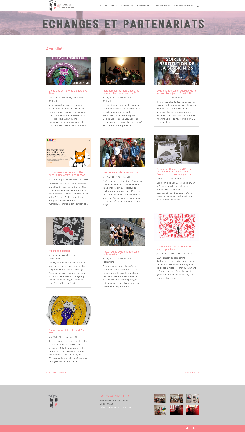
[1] (192, 399)
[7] (176, 410)
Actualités (66, 97)
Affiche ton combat (59, 250)
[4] (160, 410)
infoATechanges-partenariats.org (115, 407)
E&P (112, 6)
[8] (192, 410)
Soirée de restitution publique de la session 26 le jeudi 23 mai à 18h (176, 92)
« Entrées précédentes (56, 372)
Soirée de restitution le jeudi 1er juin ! (67, 331)
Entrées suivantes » (190, 372)
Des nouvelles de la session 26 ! (121, 172)
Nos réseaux (143, 6)
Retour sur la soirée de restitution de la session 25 (121, 253)
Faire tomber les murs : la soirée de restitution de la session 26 (121, 92)
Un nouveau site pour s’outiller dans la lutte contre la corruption (67, 173)
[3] (160, 399)
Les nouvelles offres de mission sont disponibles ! (174, 248)
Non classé (77, 97)
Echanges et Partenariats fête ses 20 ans (68, 92)
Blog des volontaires (183, 6)
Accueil (103, 6)
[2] (176, 399)
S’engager (125, 6)
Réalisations (161, 6)
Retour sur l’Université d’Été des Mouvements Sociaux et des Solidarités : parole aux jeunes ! (175, 172)
